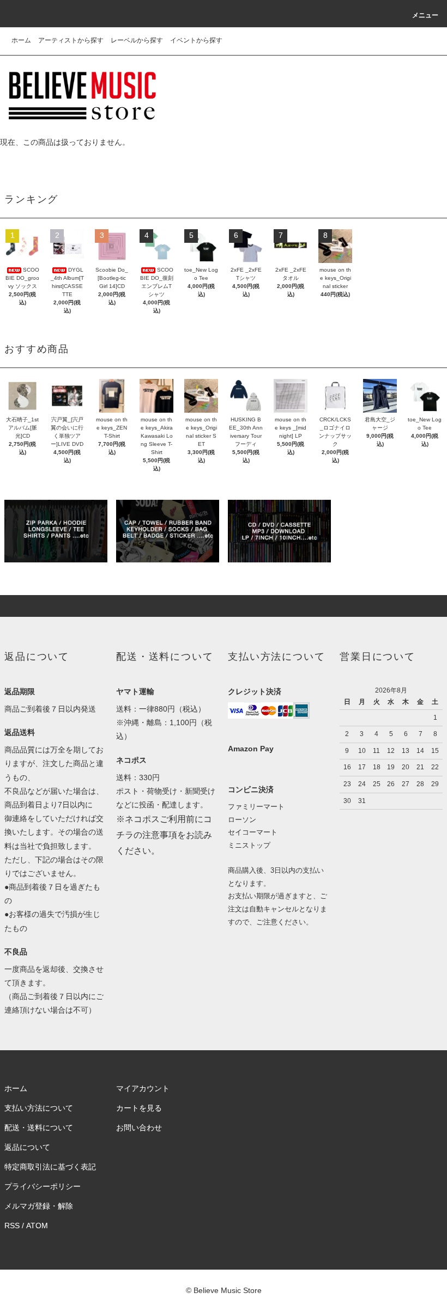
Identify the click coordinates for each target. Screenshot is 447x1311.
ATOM (37, 1225)
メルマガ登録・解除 (38, 1206)
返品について (27, 1147)
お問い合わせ (139, 1127)
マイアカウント (143, 1088)
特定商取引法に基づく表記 (50, 1166)
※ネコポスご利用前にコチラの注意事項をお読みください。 (164, 834)
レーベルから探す (137, 40)
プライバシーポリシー (42, 1186)
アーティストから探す (71, 40)
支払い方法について (38, 1108)
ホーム (21, 40)
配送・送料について (38, 1127)
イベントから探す (196, 40)
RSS (12, 1225)
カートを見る (139, 1108)
